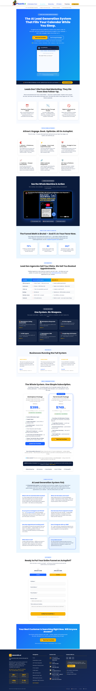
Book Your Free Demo (56, 681)
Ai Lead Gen (42, 4)
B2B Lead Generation (37, 675)
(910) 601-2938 (55, 666)
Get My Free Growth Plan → (48, 616)
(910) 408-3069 (55, 669)
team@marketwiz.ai (56, 673)
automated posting (56, 275)
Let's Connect (36, 685)
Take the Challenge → (67, 84)
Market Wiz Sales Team (37, 677)
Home (34, 660)
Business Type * (34, 601)
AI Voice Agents (36, 670)
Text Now (58, 577)
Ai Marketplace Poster (32, 4)
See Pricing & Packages (56, 37)
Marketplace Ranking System (38, 667)
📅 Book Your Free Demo (40, 37)
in (67, 660)
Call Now (38, 577)
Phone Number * (34, 595)
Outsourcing (51, 4)
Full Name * (33, 583)
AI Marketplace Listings (37, 662)
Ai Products (59, 4)
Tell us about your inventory (36, 606)
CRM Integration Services (37, 680)
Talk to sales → (52, 466)
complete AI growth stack (53, 242)
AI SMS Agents (35, 672)
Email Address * (34, 589)
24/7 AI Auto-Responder (37, 665)
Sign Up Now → (71, 668)
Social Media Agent (30, 515)
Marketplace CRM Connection (38, 682)
